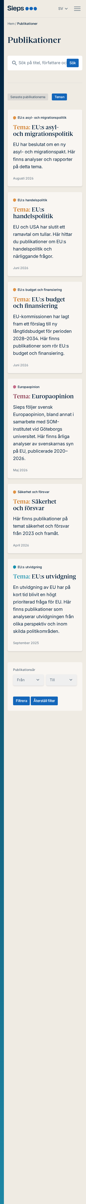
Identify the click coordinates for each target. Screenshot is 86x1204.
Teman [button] (59, 97)
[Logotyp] (22, 8)
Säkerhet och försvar (34, 505)
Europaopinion (43, 396)
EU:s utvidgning (44, 576)
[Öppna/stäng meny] (77, 8)
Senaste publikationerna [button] (27, 97)
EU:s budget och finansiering (39, 302)
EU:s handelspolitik (33, 213)
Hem (11, 23)
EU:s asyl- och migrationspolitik (43, 130)
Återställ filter (44, 700)
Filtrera (21, 700)
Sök (72, 63)
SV (60, 8)
